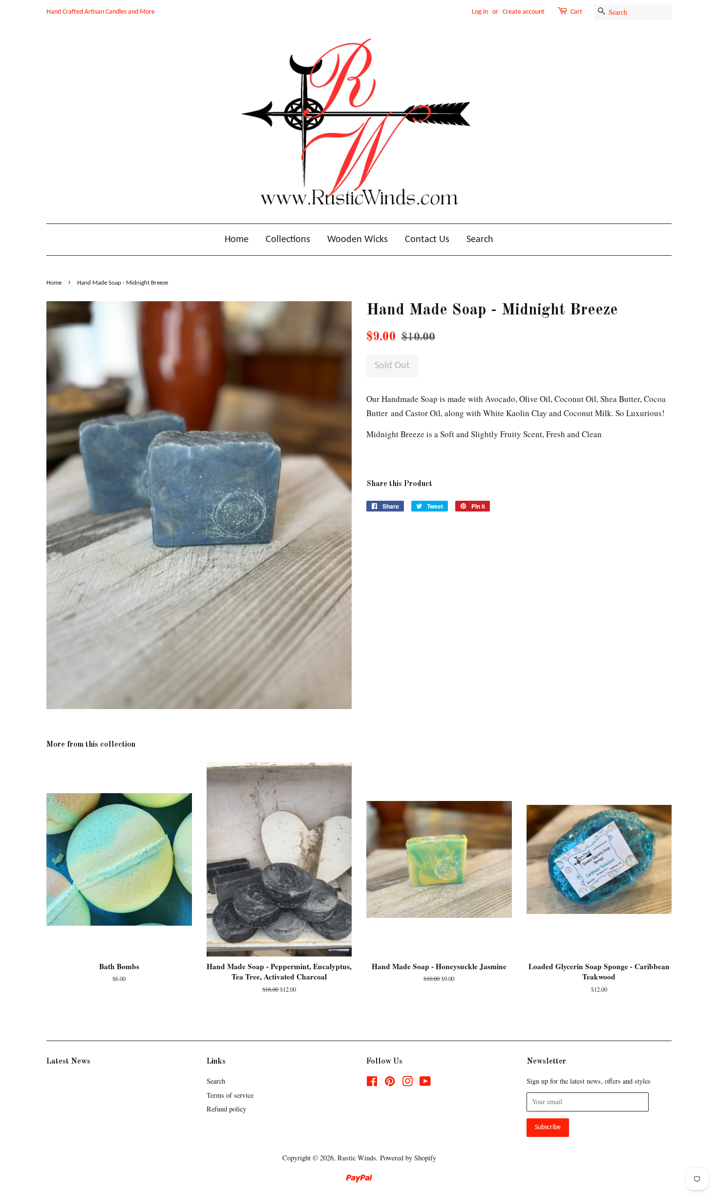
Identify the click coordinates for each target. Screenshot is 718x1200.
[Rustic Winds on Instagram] (407, 1083)
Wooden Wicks (357, 239)
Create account (524, 12)
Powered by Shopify (408, 1157)
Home (237, 239)
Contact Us (427, 239)
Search (479, 239)
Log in (480, 12)
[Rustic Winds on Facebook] (372, 1083)
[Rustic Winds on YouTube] (425, 1083)
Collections (288, 239)
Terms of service (230, 1095)
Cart (576, 12)
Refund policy (226, 1108)
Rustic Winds (357, 1157)
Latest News (68, 1062)
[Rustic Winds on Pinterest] (389, 1083)
